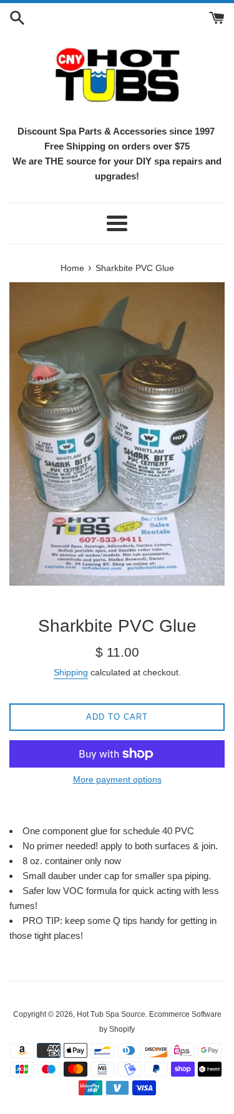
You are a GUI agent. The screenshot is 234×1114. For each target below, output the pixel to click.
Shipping (71, 672)
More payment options (117, 779)
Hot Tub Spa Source (111, 1014)
